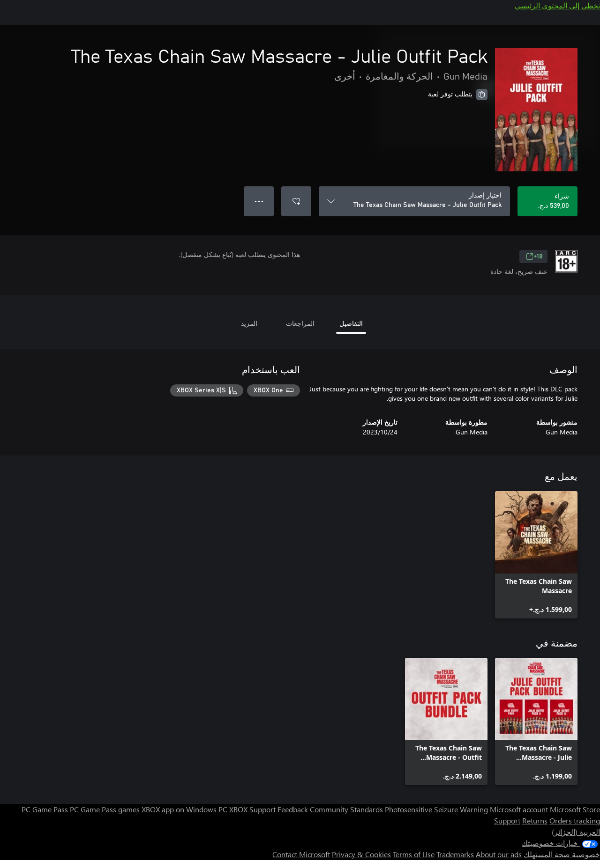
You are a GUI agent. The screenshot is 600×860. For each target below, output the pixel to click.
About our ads (499, 854)
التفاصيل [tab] (351, 323)
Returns (535, 820)
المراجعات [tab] (300, 323)
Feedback (293, 809)
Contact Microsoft (301, 854)
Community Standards (346, 809)
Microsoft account (519, 809)
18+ (538, 256)
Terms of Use (414, 854)
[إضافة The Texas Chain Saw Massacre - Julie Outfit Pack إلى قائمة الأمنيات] (296, 201)
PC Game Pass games (105, 809)
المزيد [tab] (249, 323)
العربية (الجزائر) (576, 832)
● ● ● (259, 201)
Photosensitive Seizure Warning (436, 809)
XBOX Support (252, 809)
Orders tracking (574, 820)
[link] (536, 554)
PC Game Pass (45, 809)
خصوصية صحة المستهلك (562, 854)
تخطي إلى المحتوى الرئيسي (557, 5)
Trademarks (455, 854)
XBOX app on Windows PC (184, 809)
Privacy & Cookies (361, 854)
